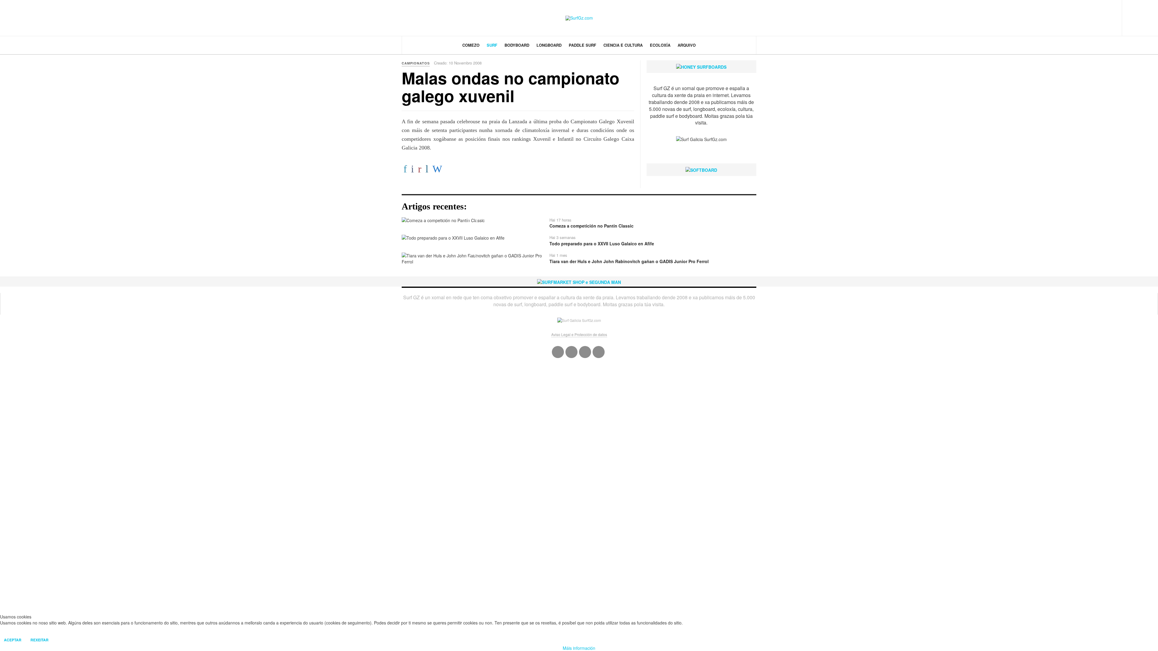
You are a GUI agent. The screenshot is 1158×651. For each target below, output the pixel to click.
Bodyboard (517, 45)
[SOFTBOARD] (701, 169)
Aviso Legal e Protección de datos (579, 334)
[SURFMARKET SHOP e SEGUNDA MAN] (579, 281)
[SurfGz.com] (579, 18)
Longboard (549, 45)
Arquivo (687, 45)
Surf (492, 45)
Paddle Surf (582, 45)
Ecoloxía (660, 45)
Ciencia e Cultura (623, 45)
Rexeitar (39, 640)
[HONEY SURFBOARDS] (701, 66)
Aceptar (12, 640)
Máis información (579, 648)
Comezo (470, 45)
